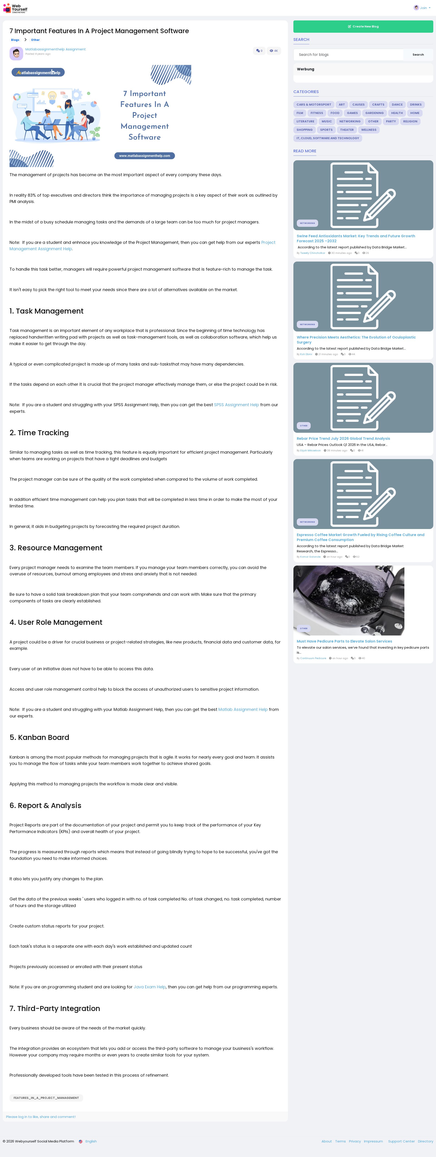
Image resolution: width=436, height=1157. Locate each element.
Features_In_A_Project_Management (46, 1098)
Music (327, 121)
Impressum (374, 1141)
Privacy (355, 1141)
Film (300, 113)
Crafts (378, 104)
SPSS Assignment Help (236, 405)
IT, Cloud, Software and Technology (328, 138)
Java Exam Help (150, 987)
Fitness (317, 113)
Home (414, 113)
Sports (326, 130)
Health (397, 113)
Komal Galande (310, 557)
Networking (350, 121)
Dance (397, 104)
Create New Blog (366, 26)
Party (391, 121)
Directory (425, 1141)
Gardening (374, 113)
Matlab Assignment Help (243, 709)
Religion (410, 121)
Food (335, 113)
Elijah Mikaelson (310, 450)
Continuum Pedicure (313, 658)
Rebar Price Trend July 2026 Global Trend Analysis (343, 438)
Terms (341, 1141)
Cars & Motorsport (314, 104)
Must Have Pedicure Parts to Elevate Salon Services (344, 641)
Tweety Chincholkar (312, 253)
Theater (347, 130)
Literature (305, 121)
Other (35, 40)
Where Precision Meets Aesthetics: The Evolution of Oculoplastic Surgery (356, 340)
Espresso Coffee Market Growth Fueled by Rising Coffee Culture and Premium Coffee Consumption (360, 537)
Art (342, 104)
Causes (358, 104)
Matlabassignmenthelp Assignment (55, 49)
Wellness (369, 130)
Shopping (305, 130)
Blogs (15, 40)
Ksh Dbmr (306, 354)
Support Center (402, 1141)
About (327, 1141)
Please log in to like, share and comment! (41, 1116)
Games (352, 113)
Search (418, 54)
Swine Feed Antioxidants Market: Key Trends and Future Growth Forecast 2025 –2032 (356, 239)
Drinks (416, 104)
